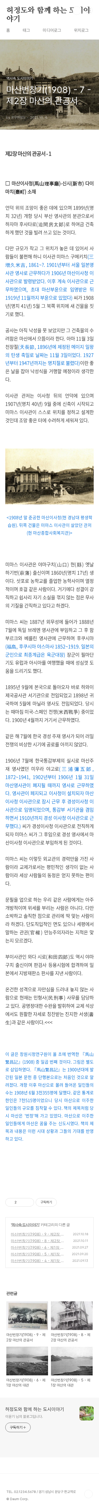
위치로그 (81, 30)
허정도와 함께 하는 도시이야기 (48, 11)
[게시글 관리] (28, 1202)
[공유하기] (21, 1202)
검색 (77, 11)
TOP (88, 1494)
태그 (26, 30)
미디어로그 (52, 30)
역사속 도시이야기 (25, 1224)
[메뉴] (89, 10)
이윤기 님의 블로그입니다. (24, 1416)
